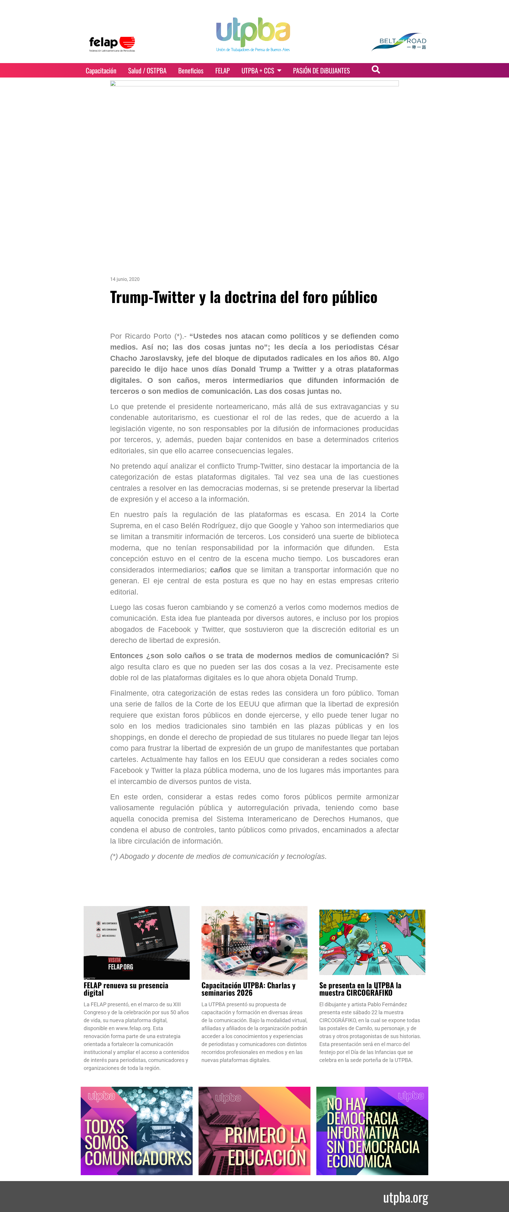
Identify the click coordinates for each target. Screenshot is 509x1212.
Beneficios (191, 70)
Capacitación (101, 70)
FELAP (222, 70)
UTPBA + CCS (258, 70)
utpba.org (405, 1196)
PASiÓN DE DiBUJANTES (321, 70)
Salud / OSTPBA (147, 70)
